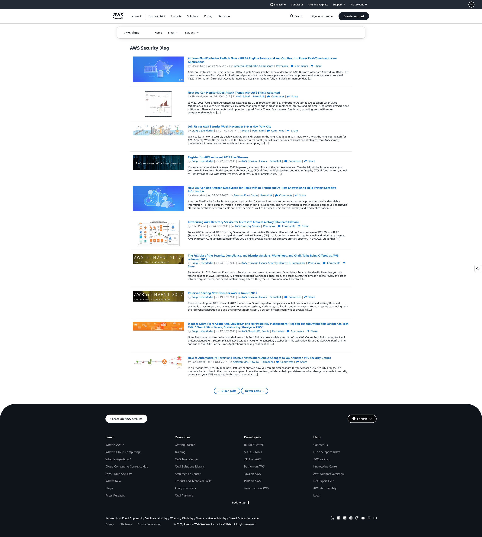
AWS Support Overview (328, 474)
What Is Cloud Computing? (123, 452)
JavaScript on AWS (256, 488)
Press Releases (115, 495)
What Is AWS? (114, 445)
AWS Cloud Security (118, 474)
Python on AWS (254, 466)
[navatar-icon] (471, 5)
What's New (113, 481)
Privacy (109, 524)
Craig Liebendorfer (202, 130)
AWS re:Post (321, 459)
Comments (301, 65)
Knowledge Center (325, 466)
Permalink (282, 65)
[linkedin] (344, 518)
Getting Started (185, 445)
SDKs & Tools (253, 452)
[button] (475, 4)
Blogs (109, 488)
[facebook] (338, 518)
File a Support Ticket (326, 452)
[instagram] (350, 518)
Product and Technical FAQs (193, 481)
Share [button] (317, 65)
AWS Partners (184, 495)
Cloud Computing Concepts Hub (126, 466)
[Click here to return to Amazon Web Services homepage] (118, 18)
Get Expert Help (323, 481)
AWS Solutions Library (189, 466)
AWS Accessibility (324, 488)
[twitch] (356, 518)
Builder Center (253, 445)
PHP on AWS (252, 481)
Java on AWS (252, 474)
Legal (316, 495)
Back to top (239, 502)
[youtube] (363, 518)
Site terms (126, 524)
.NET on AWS (252, 459)
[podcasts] (369, 518)
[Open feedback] (477, 268)
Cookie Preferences (149, 524)
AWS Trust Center (186, 459)
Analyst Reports (185, 488)
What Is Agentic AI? (118, 459)
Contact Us (320, 445)
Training (180, 452)
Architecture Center (188, 474)
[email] (375, 518)
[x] (332, 518)
